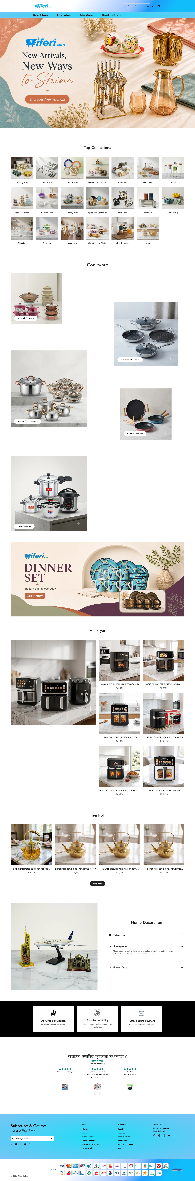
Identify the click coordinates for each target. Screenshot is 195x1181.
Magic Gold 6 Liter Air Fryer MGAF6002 (164, 684)
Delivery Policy (124, 1136)
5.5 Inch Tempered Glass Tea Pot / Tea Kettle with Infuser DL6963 (31, 869)
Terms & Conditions (125, 1144)
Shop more (97, 883)
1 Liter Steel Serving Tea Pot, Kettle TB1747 (75, 869)
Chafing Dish (72, 212)
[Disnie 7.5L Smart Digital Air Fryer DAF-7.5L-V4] (163, 713)
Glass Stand (148, 182)
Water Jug (72, 243)
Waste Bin (147, 212)
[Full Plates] (72, 168)
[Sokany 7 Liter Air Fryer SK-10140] (163, 766)
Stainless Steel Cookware (28, 421)
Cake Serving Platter (97, 243)
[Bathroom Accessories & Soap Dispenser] (97, 168)
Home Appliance (64, 15)
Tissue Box (122, 182)
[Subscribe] (51, 1138)
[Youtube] (25, 1144)
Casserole (47, 243)
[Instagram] (21, 1144)
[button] (158, 5)
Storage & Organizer (90, 1144)
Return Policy (123, 1140)
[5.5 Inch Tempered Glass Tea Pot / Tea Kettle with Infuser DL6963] (31, 844)
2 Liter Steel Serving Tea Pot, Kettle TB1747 (164, 869)
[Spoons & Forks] (47, 168)
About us (121, 1133)
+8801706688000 (161, 1128)
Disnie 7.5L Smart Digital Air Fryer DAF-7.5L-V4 (164, 737)
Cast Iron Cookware (135, 433)
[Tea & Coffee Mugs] (173, 198)
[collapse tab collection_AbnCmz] (182, 957)
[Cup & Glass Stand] (148, 168)
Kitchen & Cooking (40, 15)
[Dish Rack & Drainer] (122, 198)
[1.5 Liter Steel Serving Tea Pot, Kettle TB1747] (119, 844)
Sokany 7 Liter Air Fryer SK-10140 (164, 790)
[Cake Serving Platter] (97, 228)
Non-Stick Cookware (26, 318)
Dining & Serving (86, 15)
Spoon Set (47, 182)
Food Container (22, 212)
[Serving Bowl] (47, 198)
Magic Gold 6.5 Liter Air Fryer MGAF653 (120, 684)
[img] (97, 1060)
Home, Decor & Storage (112, 15)
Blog (119, 1148)
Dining (84, 1133)
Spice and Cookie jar (97, 212)
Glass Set (22, 243)
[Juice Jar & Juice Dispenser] (122, 228)
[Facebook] (16, 1144)
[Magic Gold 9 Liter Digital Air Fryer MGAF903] (119, 713)
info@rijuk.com (159, 1131)
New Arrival (87, 1148)
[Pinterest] (12, 1144)
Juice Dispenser (123, 243)
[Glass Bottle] (173, 168)
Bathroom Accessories (97, 182)
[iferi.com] (43, 6)
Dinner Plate (72, 182)
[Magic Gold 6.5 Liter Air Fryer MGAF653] (119, 660)
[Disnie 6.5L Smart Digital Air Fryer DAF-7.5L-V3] (119, 766)
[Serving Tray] (22, 168)
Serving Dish (47, 212)
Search (120, 1129)
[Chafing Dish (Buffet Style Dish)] (72, 198)
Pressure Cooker (24, 526)
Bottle (173, 182)
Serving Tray (22, 182)
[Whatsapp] (30, 1144)
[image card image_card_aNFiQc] (53, 682)
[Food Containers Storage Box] (22, 198)
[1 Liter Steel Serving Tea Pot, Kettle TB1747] (75, 844)
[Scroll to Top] (190, 1168)
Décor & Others (88, 1140)
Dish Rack (122, 212)
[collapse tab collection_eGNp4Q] (182, 933)
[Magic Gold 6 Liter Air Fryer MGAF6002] (163, 660)
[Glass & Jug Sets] (72, 228)
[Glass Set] (22, 228)
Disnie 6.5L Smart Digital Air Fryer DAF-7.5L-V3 (119, 790)
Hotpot (148, 243)
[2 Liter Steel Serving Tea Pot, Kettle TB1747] (164, 844)
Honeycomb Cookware (130, 359)
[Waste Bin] (148, 198)
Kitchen (85, 1129)
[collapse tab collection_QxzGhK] (182, 969)
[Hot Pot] (148, 228)
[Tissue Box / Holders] (122, 168)
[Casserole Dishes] (47, 228)
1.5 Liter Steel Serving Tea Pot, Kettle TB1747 (120, 869)
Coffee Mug (173, 212)
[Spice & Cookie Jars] (97, 198)
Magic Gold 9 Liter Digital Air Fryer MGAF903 (119, 737)
